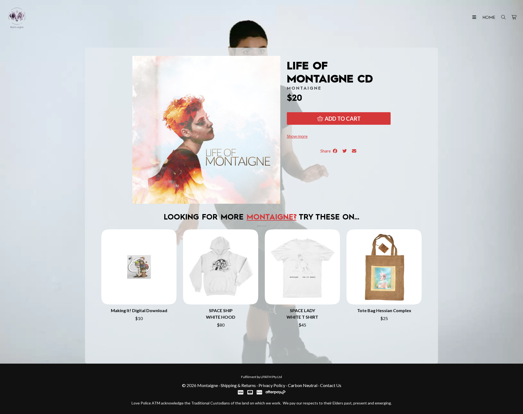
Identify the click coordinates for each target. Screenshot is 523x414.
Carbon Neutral (302, 385)
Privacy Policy (272, 385)
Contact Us (330, 385)
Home (488, 18)
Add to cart (342, 118)
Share (326, 150)
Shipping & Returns (238, 385)
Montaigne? (271, 217)
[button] (297, 136)
